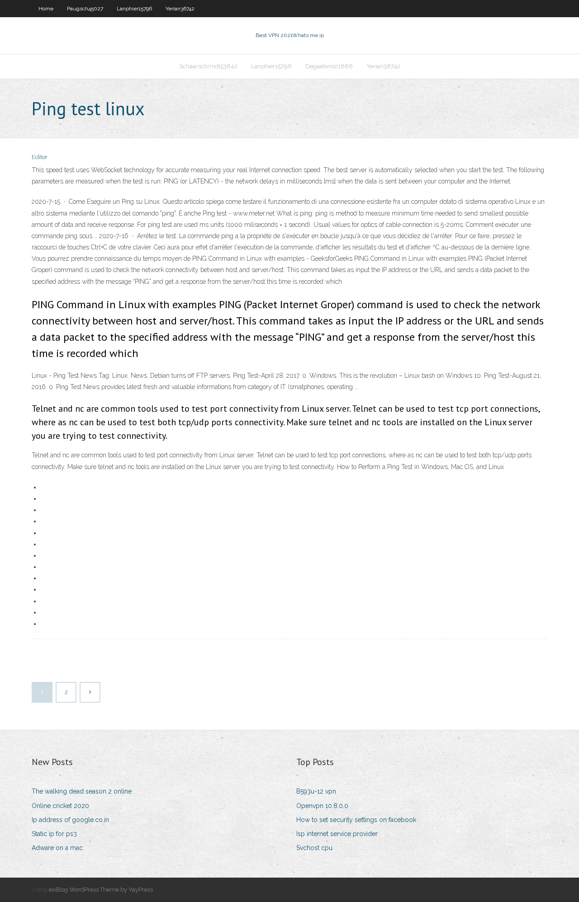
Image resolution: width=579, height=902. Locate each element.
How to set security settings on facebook (356, 819)
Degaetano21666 (329, 66)
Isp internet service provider (337, 833)
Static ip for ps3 (54, 833)
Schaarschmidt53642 (208, 66)
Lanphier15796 (134, 8)
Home (45, 8)
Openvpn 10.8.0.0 (322, 805)
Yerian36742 (180, 8)
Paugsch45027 (85, 8)
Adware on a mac (57, 847)
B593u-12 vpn (316, 791)
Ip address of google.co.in (70, 819)
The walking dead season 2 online (82, 791)
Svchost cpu (314, 847)
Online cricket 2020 (60, 805)
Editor (39, 157)
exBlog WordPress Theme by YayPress (101, 889)
